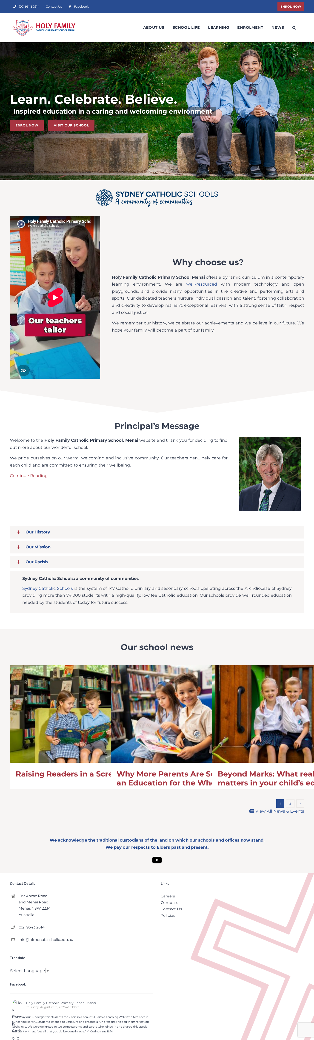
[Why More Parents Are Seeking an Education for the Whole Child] (182, 714)
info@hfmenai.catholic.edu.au (46, 939)
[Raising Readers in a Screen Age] (81, 714)
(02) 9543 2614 (32, 927)
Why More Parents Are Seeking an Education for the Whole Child (181, 778)
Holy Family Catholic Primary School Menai (61, 1003)
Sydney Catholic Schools (47, 588)
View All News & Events (279, 811)
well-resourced (201, 284)
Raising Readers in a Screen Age (78, 773)
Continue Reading (29, 475)
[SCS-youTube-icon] (157, 854)
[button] (294, 27)
